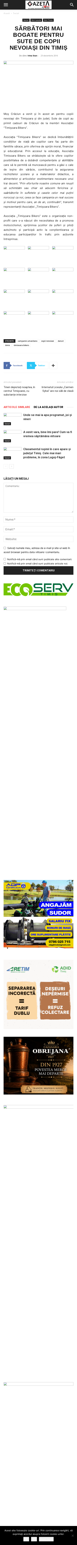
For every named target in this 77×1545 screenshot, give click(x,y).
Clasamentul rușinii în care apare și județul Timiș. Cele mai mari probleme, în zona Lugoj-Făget (47, 453)
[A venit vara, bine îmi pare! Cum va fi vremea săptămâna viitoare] (12, 436)
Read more (46, 1539)
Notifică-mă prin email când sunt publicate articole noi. (37, 563)
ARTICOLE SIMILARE (17, 407)
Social (16, 13)
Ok (26, 1539)
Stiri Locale (36, 20)
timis (7, 345)
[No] (72, 1535)
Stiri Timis (48, 20)
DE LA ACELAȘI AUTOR (48, 407)
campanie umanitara (27, 341)
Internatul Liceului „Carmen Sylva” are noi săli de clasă (57, 389)
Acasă (7, 13)
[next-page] (11, 466)
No (34, 1539)
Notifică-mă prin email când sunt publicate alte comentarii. (39, 559)
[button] (5, 5)
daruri (61, 341)
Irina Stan (32, 55)
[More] (53, 365)
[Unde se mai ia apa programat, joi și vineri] (12, 419)
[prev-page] (6, 466)
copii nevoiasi (47, 341)
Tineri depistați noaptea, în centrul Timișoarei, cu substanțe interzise (19, 391)
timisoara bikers (21, 345)
